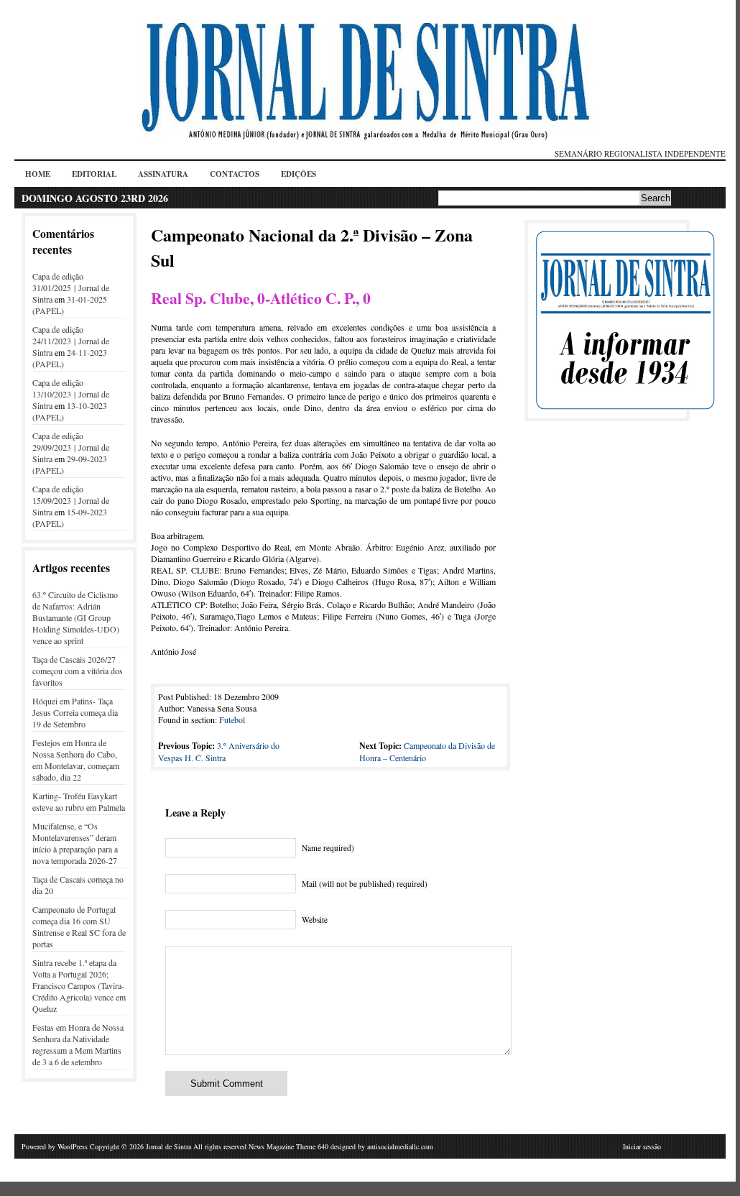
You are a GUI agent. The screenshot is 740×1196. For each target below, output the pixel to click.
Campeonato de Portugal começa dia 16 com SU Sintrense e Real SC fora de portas (79, 926)
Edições (298, 174)
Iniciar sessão (642, 1146)
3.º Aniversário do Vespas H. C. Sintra (218, 751)
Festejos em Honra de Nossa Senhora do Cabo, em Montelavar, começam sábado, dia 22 (75, 760)
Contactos (234, 174)
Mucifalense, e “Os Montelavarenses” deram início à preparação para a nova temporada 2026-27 (75, 843)
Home (37, 174)
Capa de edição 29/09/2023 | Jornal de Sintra (70, 447)
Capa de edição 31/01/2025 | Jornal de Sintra (70, 287)
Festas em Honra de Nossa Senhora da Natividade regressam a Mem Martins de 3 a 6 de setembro (78, 1044)
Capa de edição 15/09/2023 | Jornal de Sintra (70, 500)
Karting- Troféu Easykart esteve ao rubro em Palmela (78, 801)
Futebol (232, 719)
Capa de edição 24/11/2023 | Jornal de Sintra (70, 340)
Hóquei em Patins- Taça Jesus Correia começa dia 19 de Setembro (75, 712)
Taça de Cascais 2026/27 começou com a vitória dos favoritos (77, 670)
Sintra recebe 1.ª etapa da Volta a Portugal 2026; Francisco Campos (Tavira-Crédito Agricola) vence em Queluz (79, 985)
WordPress (72, 1146)
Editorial (94, 174)
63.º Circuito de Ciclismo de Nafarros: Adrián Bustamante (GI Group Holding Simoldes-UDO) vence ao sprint (75, 617)
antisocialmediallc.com (400, 1146)
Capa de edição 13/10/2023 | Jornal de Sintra (70, 394)
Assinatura (163, 174)
